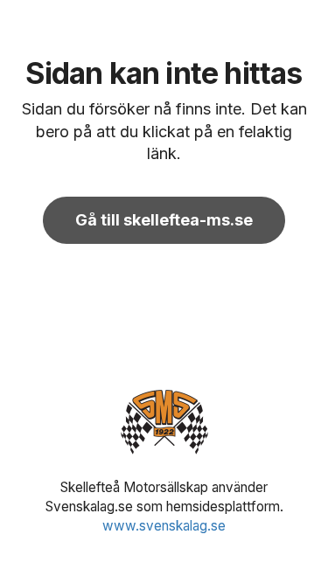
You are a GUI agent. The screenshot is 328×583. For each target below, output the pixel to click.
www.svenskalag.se (164, 525)
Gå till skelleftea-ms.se (164, 220)
